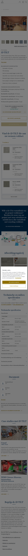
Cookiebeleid (18, 278)
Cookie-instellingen (14, 286)
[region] (14, 278)
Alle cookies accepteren (14, 282)
